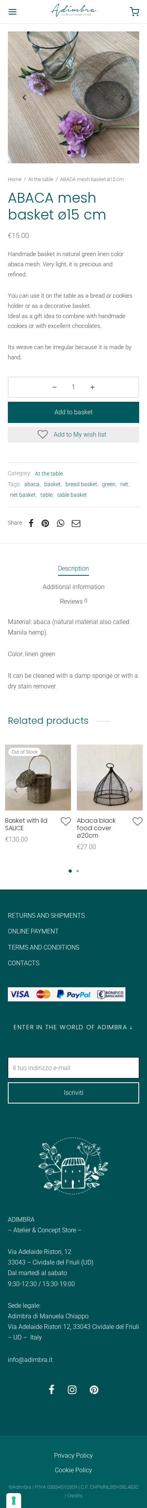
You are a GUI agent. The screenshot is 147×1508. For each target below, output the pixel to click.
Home (15, 179)
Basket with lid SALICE (26, 824)
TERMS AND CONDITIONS (43, 947)
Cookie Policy (73, 1470)
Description (73, 568)
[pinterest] (94, 1391)
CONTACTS (23, 963)
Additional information (74, 587)
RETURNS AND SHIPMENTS (46, 915)
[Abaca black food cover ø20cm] (110, 778)
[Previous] (15, 789)
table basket (72, 495)
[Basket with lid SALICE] (38, 778)
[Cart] (134, 11)
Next (123, 97)
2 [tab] (77, 871)
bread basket (81, 484)
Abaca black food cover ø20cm (96, 828)
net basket (23, 495)
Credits (75, 1496)
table (46, 495)
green (109, 484)
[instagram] (72, 1391)
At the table (40, 179)
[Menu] (12, 12)
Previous (24, 97)
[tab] (73, 568)
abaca (32, 484)
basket (52, 484)
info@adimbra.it (30, 1359)
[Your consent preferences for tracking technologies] (13, 1500)
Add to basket (73, 412)
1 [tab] (70, 871)
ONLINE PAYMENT (33, 931)
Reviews (73, 601)
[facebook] (51, 1391)
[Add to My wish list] (66, 822)
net (124, 484)
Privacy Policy (73, 1455)
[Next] (131, 789)
